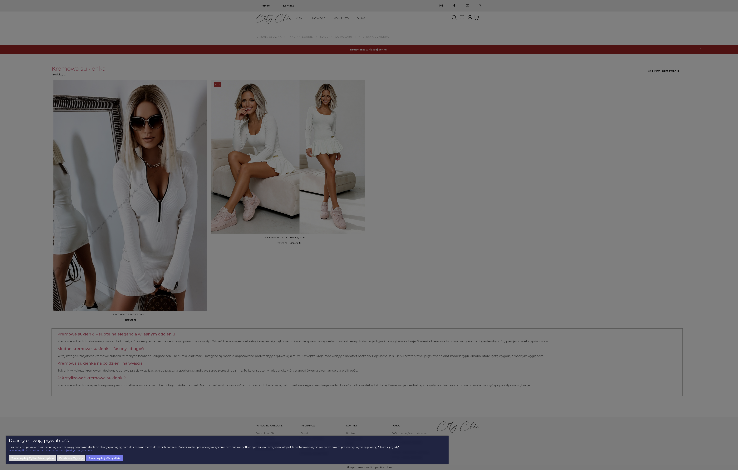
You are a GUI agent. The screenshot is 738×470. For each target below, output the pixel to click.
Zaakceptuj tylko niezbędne (32, 458)
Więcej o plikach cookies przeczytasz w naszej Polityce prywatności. (51, 450)
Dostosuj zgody (71, 458)
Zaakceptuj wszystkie (104, 458)
